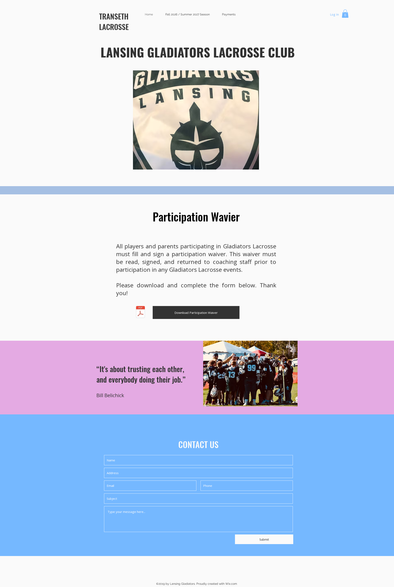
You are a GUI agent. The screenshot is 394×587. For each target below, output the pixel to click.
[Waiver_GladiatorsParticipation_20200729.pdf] (140, 312)
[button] (345, 13)
